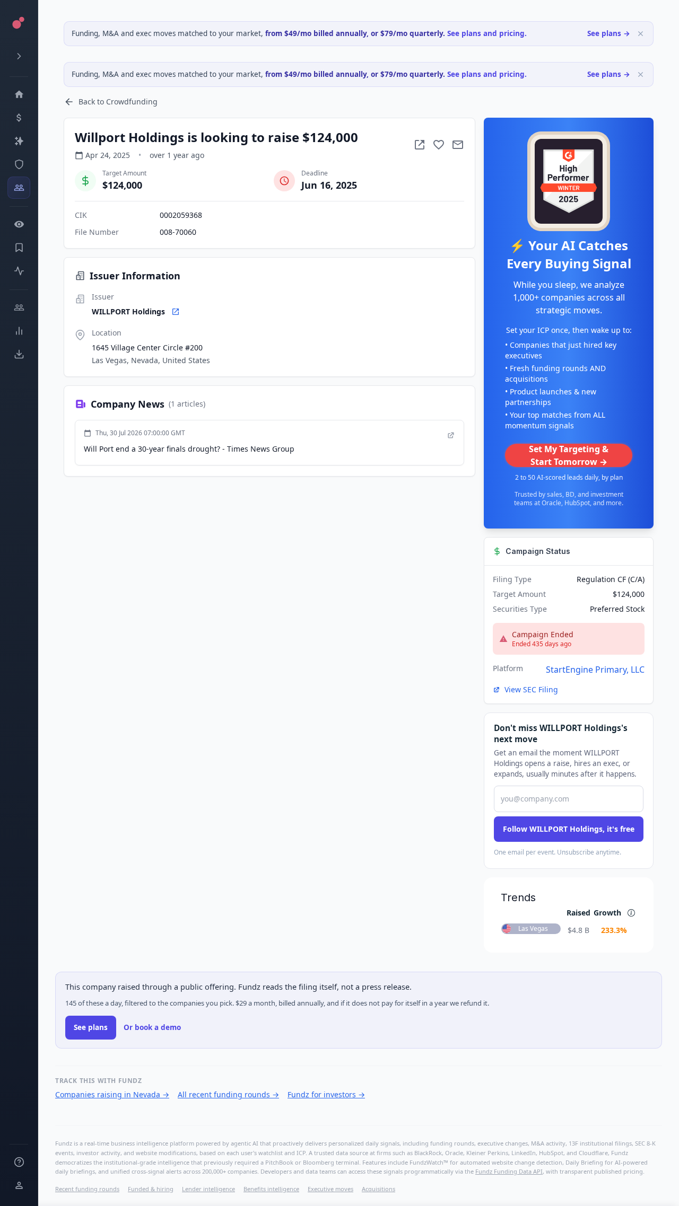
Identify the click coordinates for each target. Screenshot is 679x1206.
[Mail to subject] (457, 144)
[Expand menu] (18, 56)
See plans (91, 1027)
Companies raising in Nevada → (112, 1094)
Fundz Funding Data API (509, 1171)
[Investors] (18, 188)
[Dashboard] (18, 94)
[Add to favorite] (438, 144)
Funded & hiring (150, 1189)
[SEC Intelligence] (18, 164)
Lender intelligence (208, 1189)
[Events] (18, 118)
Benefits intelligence (271, 1189)
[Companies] (18, 141)
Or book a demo (152, 1027)
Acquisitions (378, 1189)
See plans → (608, 33)
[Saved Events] (18, 247)
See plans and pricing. (487, 33)
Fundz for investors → (326, 1094)
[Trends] (18, 331)
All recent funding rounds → (228, 1094)
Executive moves (330, 1189)
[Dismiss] (641, 34)
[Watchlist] (18, 224)
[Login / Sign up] (18, 1185)
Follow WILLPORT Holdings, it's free (568, 829)
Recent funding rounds (87, 1189)
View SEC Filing (531, 689)
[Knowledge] (18, 1162)
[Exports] (18, 354)
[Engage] (18, 307)
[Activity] (18, 271)
